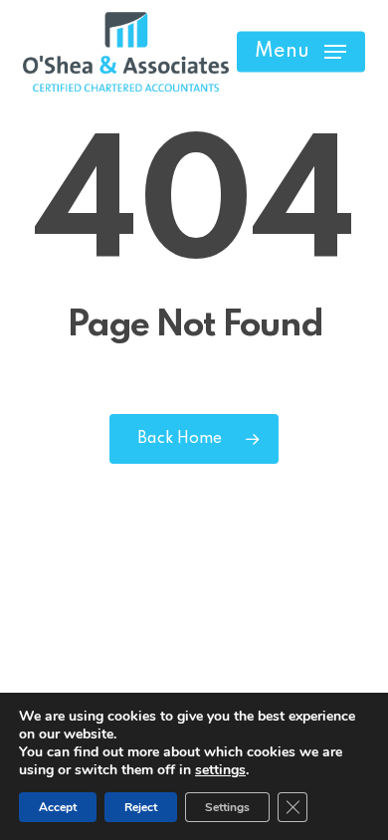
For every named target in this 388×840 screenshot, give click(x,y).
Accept (58, 807)
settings (220, 770)
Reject (140, 807)
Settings (227, 807)
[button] (300, 52)
